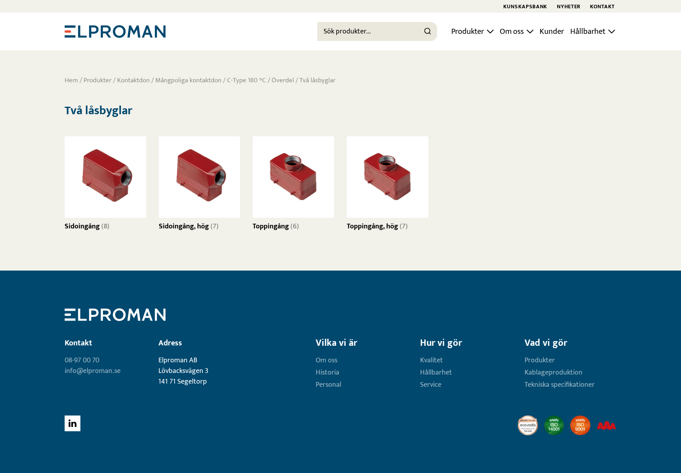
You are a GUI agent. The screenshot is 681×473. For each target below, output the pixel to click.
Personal (328, 385)
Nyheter (569, 6)
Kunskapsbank (525, 6)
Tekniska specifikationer (560, 385)
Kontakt (602, 6)
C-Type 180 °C (246, 80)
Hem (71, 80)
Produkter (467, 31)
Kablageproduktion (553, 372)
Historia (327, 372)
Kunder (552, 31)
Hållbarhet (587, 31)
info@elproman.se (93, 371)
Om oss (512, 31)
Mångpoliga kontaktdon (188, 80)
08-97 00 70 (82, 360)
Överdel (283, 80)
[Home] (115, 31)
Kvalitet (431, 360)
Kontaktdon (133, 80)
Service (430, 385)
